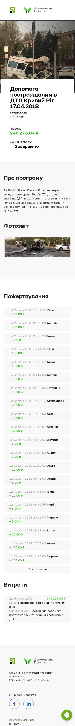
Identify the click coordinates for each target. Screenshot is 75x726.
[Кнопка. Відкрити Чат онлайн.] (67, 717)
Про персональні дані (22, 720)
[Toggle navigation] (61, 10)
